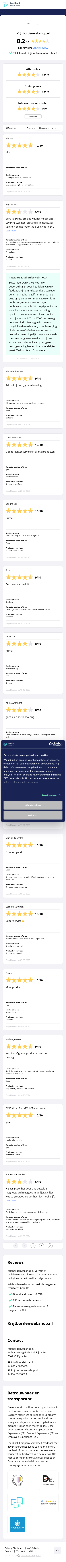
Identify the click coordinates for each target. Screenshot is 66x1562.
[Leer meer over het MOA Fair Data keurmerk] (48, 1480)
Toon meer (33, 116)
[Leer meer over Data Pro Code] (17, 1480)
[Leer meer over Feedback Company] (17, 1502)
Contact (9, 1551)
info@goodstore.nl (22, 1362)
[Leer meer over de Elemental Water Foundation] (17, 1524)
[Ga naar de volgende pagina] (41, 1245)
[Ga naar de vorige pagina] (24, 1245)
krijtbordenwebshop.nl (24, 1370)
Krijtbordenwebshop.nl (33, 33)
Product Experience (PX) (40, 1433)
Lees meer (11, 230)
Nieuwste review (46, 128)
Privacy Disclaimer (14, 1548)
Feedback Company (31, 1555)
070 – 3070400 (19, 1366)
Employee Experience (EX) (22, 1437)
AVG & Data (33, 1548)
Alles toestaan (33, 805)
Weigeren (33, 815)
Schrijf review (40, 47)
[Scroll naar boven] (57, 1550)
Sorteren (31, 128)
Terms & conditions (26, 1551)
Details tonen (49, 795)
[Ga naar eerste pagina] (15, 1245)
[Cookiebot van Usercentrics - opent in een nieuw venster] (49, 744)
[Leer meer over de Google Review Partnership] (48, 1502)
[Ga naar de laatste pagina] (50, 1245)
